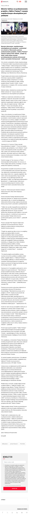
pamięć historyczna (14, 443)
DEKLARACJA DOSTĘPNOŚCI (22, 509)
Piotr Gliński (22, 443)
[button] (27, 500)
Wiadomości (4, 20)
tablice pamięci (5, 443)
